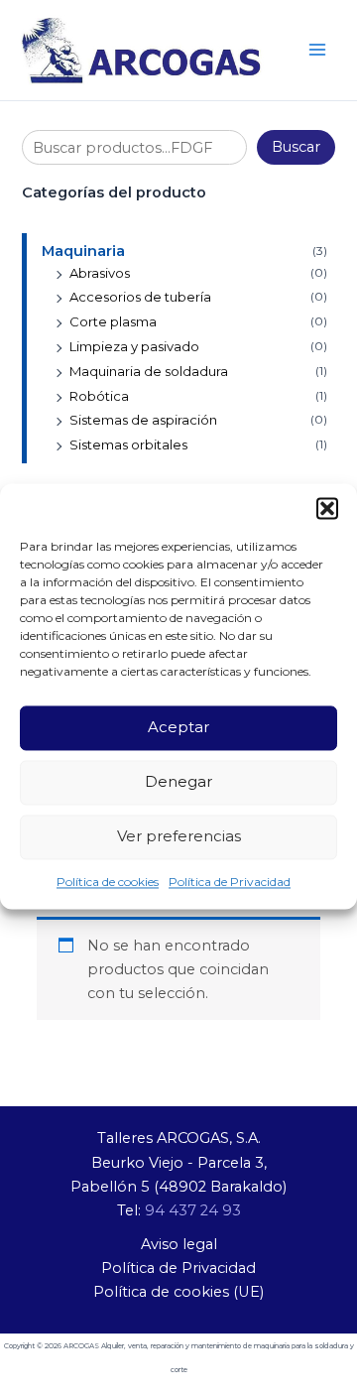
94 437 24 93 (193, 1210)
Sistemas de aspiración (143, 420)
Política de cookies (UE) (178, 1292)
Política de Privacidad (230, 881)
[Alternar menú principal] (317, 49)
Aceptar (178, 726)
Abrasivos (99, 273)
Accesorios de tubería (140, 297)
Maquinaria (83, 251)
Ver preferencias (179, 835)
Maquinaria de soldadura (148, 371)
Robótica (99, 396)
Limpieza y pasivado (134, 346)
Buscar (296, 147)
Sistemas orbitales (128, 444)
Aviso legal (179, 1244)
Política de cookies (108, 881)
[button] (327, 508)
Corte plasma (113, 321)
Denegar (178, 781)
